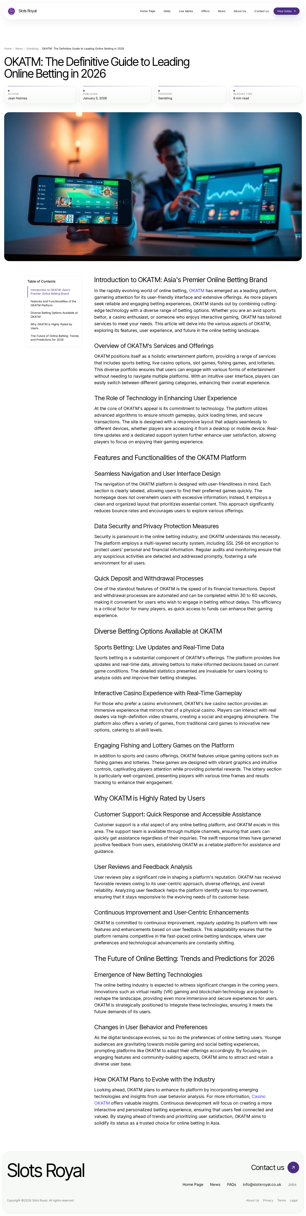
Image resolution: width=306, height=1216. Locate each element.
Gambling (32, 48)
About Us (252, 1200)
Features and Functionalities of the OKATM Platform (53, 303)
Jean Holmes (17, 98)
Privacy (268, 1200)
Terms (281, 1200)
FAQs (231, 1184)
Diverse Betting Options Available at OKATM (54, 314)
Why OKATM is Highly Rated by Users (51, 326)
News (19, 48)
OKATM (196, 290)
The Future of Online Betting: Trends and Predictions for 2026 (55, 337)
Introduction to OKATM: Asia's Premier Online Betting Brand (50, 291)
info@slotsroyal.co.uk (262, 1184)
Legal (293, 1200)
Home (8, 48)
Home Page (193, 1184)
